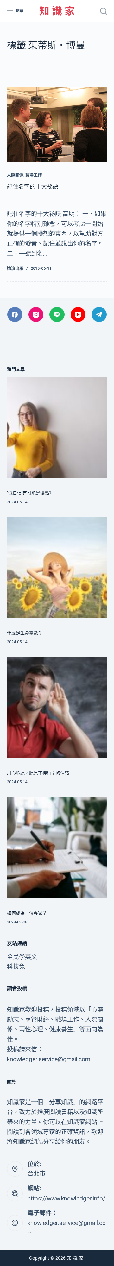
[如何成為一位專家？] (57, 847)
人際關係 (15, 175)
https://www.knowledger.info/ (66, 1198)
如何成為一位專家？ (27, 913)
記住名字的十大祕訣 (32, 186)
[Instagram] (36, 314)
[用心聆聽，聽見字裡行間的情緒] (57, 707)
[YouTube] (78, 314)
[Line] (57, 314)
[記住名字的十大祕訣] (57, 124)
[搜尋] (103, 11)
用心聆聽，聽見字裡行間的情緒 (38, 772)
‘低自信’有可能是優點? (29, 492)
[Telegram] (99, 314)
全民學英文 (22, 957)
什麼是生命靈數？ (24, 632)
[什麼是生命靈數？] (57, 567)
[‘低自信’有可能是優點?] (57, 427)
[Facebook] (14, 314)
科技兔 (16, 966)
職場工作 (33, 175)
